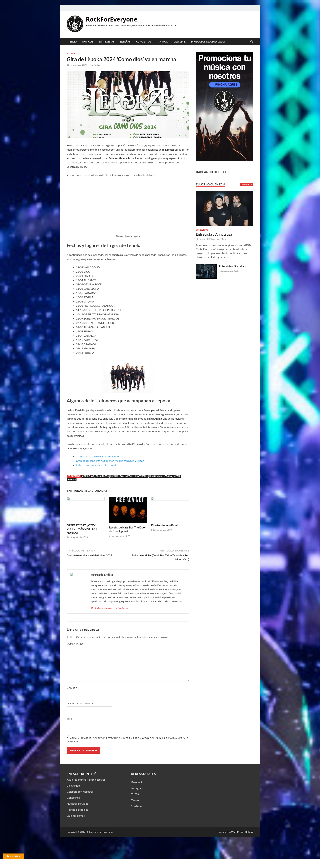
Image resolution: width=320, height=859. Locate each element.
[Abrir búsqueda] (251, 42)
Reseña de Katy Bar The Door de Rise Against (127, 529)
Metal (177, 476)
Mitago (72, 479)
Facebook (136, 782)
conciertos (102, 476)
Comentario (75, 644)
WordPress (237, 831)
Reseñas (125, 41)
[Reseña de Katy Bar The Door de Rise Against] (128, 511)
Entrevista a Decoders (232, 265)
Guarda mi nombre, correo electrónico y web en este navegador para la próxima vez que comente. (127, 740)
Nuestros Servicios (77, 803)
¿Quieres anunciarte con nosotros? (86, 779)
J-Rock (164, 41)
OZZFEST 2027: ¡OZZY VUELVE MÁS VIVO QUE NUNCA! (82, 528)
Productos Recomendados (208, 41)
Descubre (180, 41)
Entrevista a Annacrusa (214, 234)
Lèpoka (168, 476)
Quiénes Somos (76, 815)
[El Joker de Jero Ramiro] (170, 509)
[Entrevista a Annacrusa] (224, 209)
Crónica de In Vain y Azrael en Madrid (97, 456)
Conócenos (73, 797)
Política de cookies (77, 809)
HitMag (249, 831)
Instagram (137, 788)
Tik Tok (135, 794)
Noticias (87, 41)
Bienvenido (73, 785)
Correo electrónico (81, 703)
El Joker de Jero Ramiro (165, 525)
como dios (88, 476)
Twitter (135, 800)
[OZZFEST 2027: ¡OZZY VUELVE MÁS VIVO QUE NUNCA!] (86, 509)
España (114, 476)
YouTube (136, 806)
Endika (97, 65)
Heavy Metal (141, 476)
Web (69, 719)
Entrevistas (106, 41)
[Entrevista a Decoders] (206, 266)
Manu (223, 239)
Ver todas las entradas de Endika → (109, 608)
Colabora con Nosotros (80, 791)
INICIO (73, 41)
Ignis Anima (155, 476)
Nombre (73, 688)
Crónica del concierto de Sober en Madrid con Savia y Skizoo (110, 460)
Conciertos (143, 41)
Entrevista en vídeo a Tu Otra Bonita (96, 464)
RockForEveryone (111, 19)
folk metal (126, 476)
